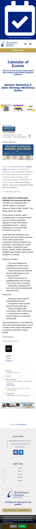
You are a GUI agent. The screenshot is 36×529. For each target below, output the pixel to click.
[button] (25, 44)
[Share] (29, 136)
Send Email (10, 385)
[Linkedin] (21, 452)
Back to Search (7, 125)
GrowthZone (22, 424)
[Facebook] (15, 452)
